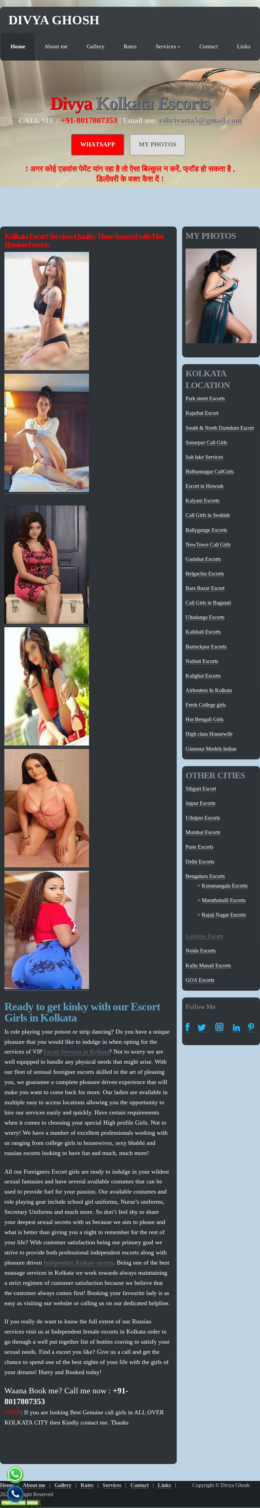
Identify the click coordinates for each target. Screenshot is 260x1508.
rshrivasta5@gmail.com (200, 120)
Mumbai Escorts (203, 832)
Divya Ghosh (54, 20)
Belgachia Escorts (205, 573)
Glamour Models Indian (211, 749)
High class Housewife (209, 734)
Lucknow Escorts (204, 936)
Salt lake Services (204, 457)
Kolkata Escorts (153, 103)
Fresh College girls (206, 705)
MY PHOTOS (157, 144)
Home (17, 46)
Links (244, 46)
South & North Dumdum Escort (220, 428)
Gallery (96, 46)
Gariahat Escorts (203, 559)
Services (168, 46)
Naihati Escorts (202, 661)
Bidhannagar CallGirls (210, 471)
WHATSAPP (97, 144)
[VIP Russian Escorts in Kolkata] (46, 743)
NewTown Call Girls (208, 544)
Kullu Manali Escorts (208, 965)
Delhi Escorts (200, 862)
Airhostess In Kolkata (209, 690)
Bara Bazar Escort (205, 588)
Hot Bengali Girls (204, 719)
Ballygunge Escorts (206, 530)
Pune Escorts (199, 847)
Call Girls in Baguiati (208, 603)
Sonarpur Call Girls (206, 442)
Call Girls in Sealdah (208, 515)
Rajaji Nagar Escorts (224, 915)
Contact (208, 46)
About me (56, 46)
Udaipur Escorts (203, 818)
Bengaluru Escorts (205, 876)
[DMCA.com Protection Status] (20, 1504)
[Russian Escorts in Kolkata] (46, 865)
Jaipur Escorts (200, 803)
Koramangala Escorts (224, 886)
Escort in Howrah (204, 486)
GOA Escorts (200, 980)
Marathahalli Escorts (223, 900)
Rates (130, 46)
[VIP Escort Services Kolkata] (46, 490)
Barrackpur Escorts (206, 647)
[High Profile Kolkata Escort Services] (46, 368)
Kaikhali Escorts (203, 632)
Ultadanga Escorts (205, 617)
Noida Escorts (201, 950)
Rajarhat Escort (202, 413)
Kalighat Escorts (203, 676)
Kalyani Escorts (202, 500)
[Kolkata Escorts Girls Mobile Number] (46, 622)
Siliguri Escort (201, 789)
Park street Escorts (205, 398)
